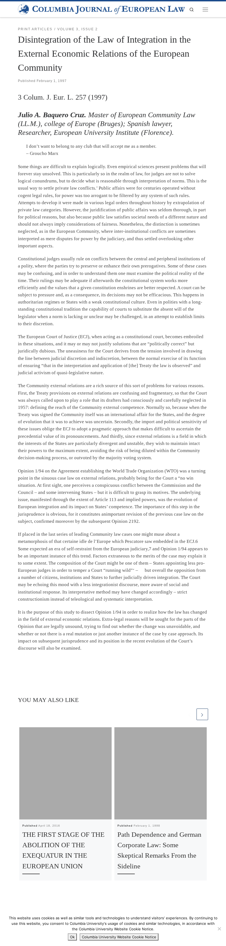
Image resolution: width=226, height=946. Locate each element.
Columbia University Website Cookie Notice (119, 937)
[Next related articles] (202, 714)
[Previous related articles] (189, 714)
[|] (101, 9)
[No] (219, 928)
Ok (72, 937)
